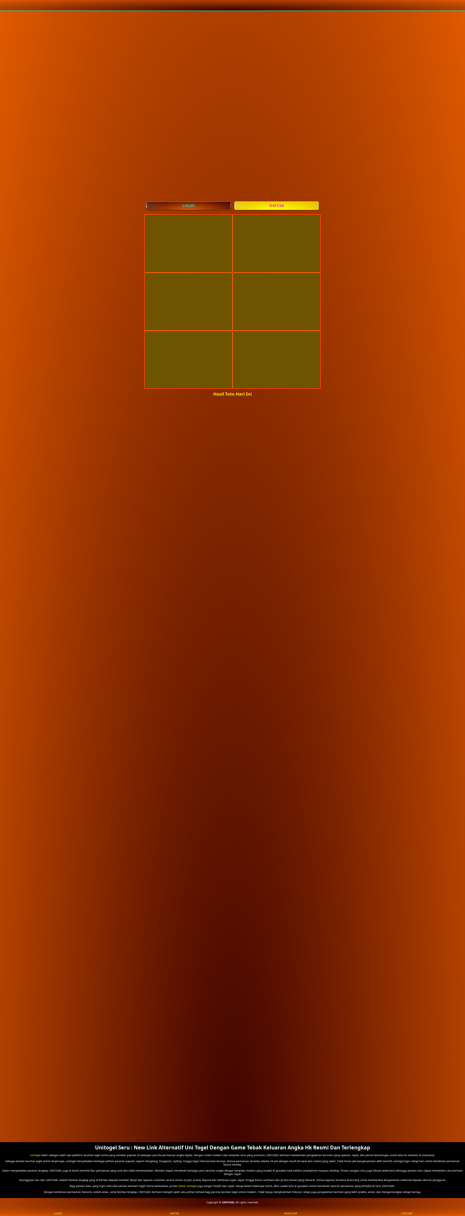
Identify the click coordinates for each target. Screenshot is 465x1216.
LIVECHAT (407, 1213)
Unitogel (35, 1155)
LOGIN (188, 206)
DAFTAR (276, 206)
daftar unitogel (187, 1186)
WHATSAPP (290, 1213)
